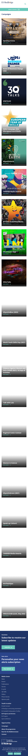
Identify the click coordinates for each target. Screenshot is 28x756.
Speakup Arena (9, 41)
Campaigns (5, 726)
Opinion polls (5, 699)
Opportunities (6, 723)
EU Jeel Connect (6, 706)
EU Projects (5, 716)
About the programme (8, 729)
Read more (6, 42)
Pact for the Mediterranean (10, 732)
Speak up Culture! (10, 523)
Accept (10, 753)
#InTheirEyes (8, 584)
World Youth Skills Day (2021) (14, 342)
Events (3, 681)
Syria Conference (6, 718)
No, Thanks (17, 753)
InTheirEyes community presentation (11, 708)
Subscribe (7, 647)
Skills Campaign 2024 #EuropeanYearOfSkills (12, 130)
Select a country (12, 9)
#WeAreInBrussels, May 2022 (14, 614)
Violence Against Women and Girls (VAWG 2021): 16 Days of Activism (14, 370)
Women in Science (10, 463)
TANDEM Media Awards (12, 191)
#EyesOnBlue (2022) (10, 312)
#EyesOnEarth (8, 161)
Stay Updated (7, 669)
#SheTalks (7, 282)
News (3, 679)
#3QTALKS (7, 101)
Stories (4, 687)
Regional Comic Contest (12, 433)
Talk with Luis (8, 403)
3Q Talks (4, 692)
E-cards (4, 689)
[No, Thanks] (26, 751)
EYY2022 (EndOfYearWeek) (13, 222)
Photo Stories (6, 697)
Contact (4, 734)
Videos (4, 694)
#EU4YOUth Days (9, 252)
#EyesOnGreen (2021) (11, 493)
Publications (5, 684)
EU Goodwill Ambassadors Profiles (11, 711)
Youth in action (6, 703)
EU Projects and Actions (8, 713)
